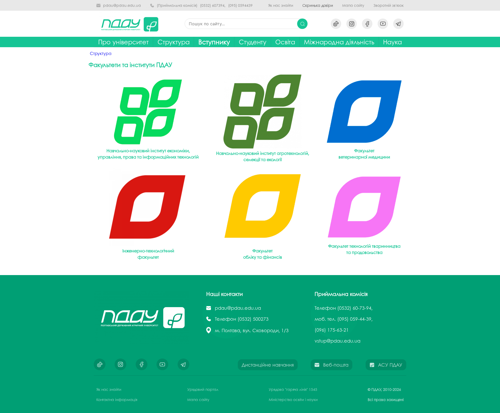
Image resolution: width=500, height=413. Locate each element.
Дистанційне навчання (268, 365)
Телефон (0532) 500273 (241, 319)
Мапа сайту (353, 5)
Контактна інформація (116, 399)
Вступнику (214, 42)
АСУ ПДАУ (390, 365)
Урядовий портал (202, 389)
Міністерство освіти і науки (293, 399)
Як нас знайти (280, 5)
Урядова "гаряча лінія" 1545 (293, 389)
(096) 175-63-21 (332, 330)
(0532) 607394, (213, 5)
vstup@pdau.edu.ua (337, 341)
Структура (174, 42)
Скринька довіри (317, 5)
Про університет (123, 42)
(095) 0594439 (240, 5)
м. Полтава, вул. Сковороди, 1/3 (252, 330)
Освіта (285, 42)
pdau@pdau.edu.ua (122, 5)
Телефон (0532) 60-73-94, (344, 308)
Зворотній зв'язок (388, 5)
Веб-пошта (335, 365)
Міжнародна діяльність (339, 42)
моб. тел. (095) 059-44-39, (344, 319)
